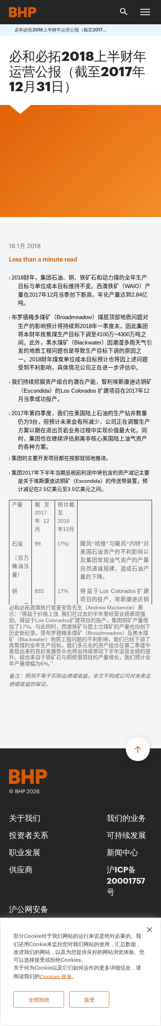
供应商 (21, 868)
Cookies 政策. (56, 976)
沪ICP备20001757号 (126, 880)
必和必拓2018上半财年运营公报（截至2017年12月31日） (61, 30)
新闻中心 (122, 851)
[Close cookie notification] (149, 930)
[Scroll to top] (138, 749)
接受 (89, 999)
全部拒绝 (38, 999)
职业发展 (24, 851)
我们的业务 (126, 817)
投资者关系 (28, 834)
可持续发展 (126, 834)
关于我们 (24, 817)
